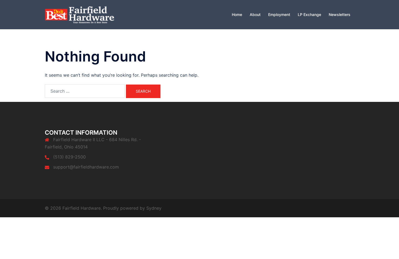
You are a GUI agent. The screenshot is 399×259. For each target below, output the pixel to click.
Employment (279, 14)
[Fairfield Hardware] (85, 14)
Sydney (154, 208)
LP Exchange (309, 14)
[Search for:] (85, 91)
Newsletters (339, 14)
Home (237, 14)
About (255, 14)
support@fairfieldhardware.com (86, 167)
